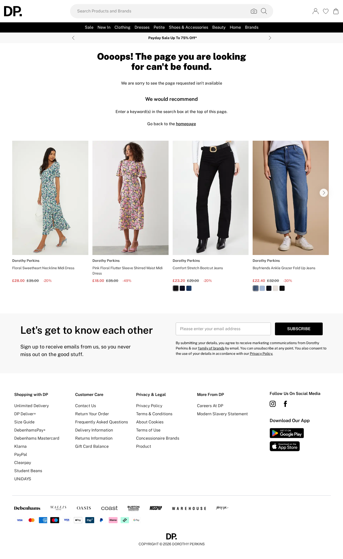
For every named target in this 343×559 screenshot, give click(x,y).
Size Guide (24, 422)
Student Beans (28, 470)
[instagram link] (273, 404)
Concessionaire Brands (157, 438)
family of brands (211, 348)
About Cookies (150, 422)
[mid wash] (189, 288)
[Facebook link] (285, 404)
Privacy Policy (149, 405)
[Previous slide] (73, 38)
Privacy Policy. (261, 354)
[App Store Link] (287, 439)
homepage (186, 123)
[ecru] (275, 288)
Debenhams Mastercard (36, 438)
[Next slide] (270, 38)
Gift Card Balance (92, 446)
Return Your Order (92, 413)
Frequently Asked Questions (101, 422)
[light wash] (262, 288)
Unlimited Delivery (31, 405)
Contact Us (85, 405)
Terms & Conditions (154, 413)
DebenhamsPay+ (30, 430)
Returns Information (93, 438)
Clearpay (22, 462)
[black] (175, 288)
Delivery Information (94, 430)
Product (143, 446)
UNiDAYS (22, 478)
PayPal (20, 454)
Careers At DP (210, 405)
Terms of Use (148, 430)
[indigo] (182, 288)
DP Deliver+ (25, 413)
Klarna (20, 446)
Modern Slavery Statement (222, 413)
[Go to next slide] (324, 193)
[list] (171, 219)
